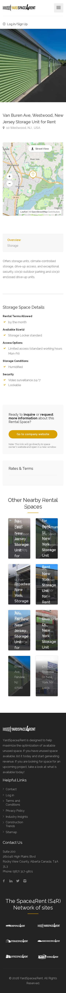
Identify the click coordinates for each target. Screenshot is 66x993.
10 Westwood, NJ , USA (23, 128)
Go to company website (33, 434)
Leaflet (24, 212)
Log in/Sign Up (17, 24)
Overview (14, 240)
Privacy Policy (15, 810)
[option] (33, 65)
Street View (42, 148)
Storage (12, 245)
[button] (9, 176)
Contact (11, 789)
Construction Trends (14, 824)
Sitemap (11, 832)
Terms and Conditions (13, 802)
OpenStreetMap (39, 212)
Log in (10, 795)
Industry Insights (17, 816)
